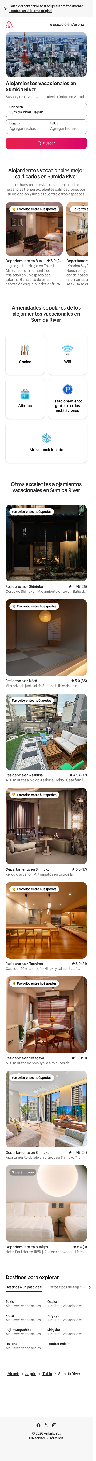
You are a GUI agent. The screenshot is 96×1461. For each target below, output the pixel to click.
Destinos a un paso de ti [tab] (24, 1287)
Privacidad (37, 1438)
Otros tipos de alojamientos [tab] (71, 1287)
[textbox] (25, 128)
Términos (56, 1438)
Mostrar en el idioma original (30, 11)
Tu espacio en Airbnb (66, 24)
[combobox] (46, 112)
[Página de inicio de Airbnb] (9, 24)
